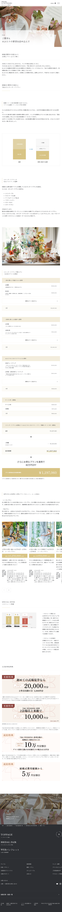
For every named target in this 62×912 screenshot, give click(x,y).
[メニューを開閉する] (58, 3)
